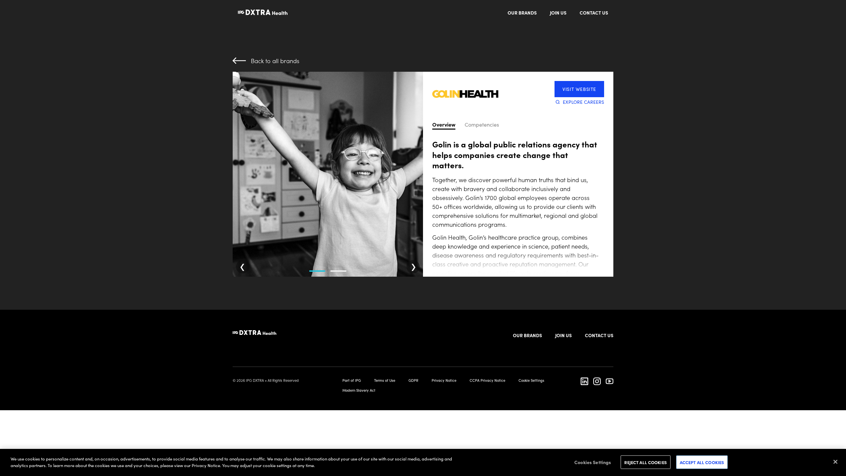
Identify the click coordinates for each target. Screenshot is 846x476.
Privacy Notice (444, 380)
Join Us (558, 12)
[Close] (835, 462)
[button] (317, 264)
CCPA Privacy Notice (487, 380)
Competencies (482, 124)
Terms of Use (384, 380)
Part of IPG (351, 380)
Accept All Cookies (702, 462)
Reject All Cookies (645, 462)
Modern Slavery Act (358, 390)
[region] (423, 462)
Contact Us (594, 12)
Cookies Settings (592, 462)
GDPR (413, 380)
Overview (443, 124)
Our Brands (522, 12)
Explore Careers (583, 102)
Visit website (579, 89)
